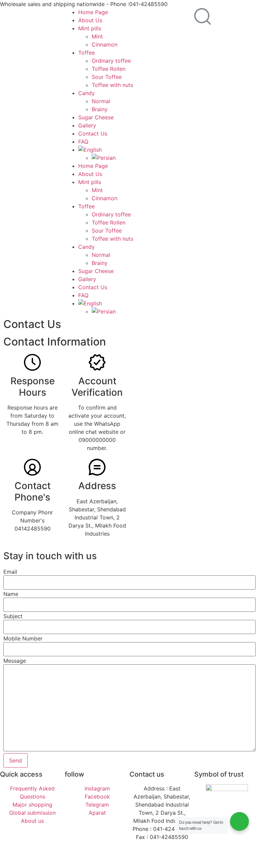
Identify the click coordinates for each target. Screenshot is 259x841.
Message (14, 660)
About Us (90, 20)
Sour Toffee (107, 76)
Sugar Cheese (96, 117)
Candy (86, 93)
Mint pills (89, 28)
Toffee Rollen (108, 68)
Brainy (100, 109)
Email (10, 571)
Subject (13, 616)
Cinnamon (104, 44)
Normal (101, 101)
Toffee (86, 52)
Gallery (87, 125)
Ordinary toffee (111, 60)
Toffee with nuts (112, 85)
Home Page (93, 12)
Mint (97, 36)
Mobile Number (22, 638)
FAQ (83, 141)
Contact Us (92, 133)
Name (10, 594)
